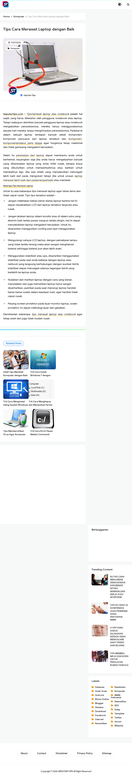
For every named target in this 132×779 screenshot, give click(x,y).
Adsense (99, 687)
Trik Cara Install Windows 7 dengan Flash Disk (40, 375)
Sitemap (106, 753)
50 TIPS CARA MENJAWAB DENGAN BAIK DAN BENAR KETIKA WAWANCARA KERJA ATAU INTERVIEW (117, 587)
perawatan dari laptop (30, 155)
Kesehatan (120, 687)
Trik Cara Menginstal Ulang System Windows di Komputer (15, 405)
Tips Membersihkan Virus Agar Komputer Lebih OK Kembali (14, 434)
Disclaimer (62, 753)
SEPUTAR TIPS (65, 771)
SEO (116, 705)
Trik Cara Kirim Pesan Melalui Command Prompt (41, 434)
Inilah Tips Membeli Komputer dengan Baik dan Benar (15, 375)
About (24, 753)
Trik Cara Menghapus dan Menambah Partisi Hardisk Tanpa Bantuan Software (41, 406)
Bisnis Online (102, 699)
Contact (41, 753)
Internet (99, 719)
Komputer (15, 48)
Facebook (100, 715)
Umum (118, 721)
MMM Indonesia (116, 696)
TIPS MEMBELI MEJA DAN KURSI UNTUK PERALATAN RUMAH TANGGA (119, 659)
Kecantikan (101, 723)
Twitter (118, 717)
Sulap (117, 709)
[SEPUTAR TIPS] (6, 4)
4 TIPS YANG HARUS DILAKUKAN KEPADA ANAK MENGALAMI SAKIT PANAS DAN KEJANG (118, 636)
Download (100, 711)
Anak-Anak (101, 691)
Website (118, 725)
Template (119, 713)
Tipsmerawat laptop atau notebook (47, 114)
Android (99, 695)
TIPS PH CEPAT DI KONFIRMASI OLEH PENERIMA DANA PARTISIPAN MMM (119, 612)
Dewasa (99, 707)
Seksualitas (120, 701)
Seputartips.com (13, 114)
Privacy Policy (85, 753)
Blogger (99, 703)
